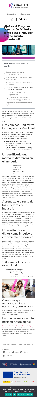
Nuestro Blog (11, 14)
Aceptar (8, 394)
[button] (6, 352)
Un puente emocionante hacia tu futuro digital (19, 104)
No (14, 394)
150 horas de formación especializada (17, 94)
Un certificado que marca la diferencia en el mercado (19, 78)
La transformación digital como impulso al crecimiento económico (19, 88)
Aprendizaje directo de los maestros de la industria (19, 83)
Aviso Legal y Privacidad (25, 394)
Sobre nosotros (25, 14)
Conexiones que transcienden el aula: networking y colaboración (19, 99)
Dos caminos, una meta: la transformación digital (15, 73)
